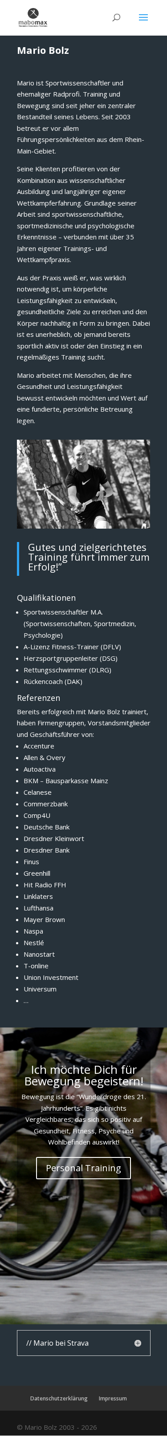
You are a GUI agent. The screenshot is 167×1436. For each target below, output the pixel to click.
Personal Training (83, 1168)
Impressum (113, 1398)
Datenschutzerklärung (59, 1398)
